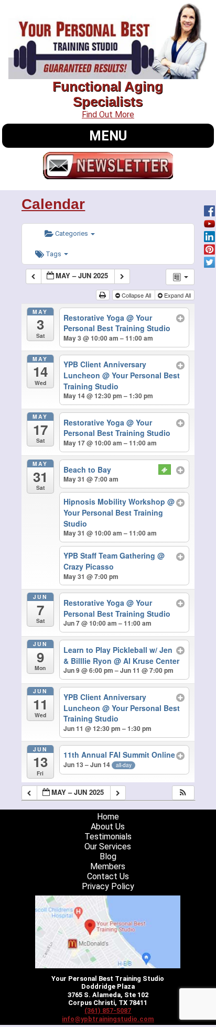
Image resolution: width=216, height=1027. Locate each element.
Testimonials (108, 837)
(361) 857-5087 (107, 1010)
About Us (108, 827)
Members (107, 866)
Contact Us (108, 876)
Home (108, 817)
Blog (108, 856)
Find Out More (108, 114)
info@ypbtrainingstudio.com (108, 1019)
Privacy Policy (108, 886)
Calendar (53, 204)
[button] (182, 793)
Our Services (107, 846)
